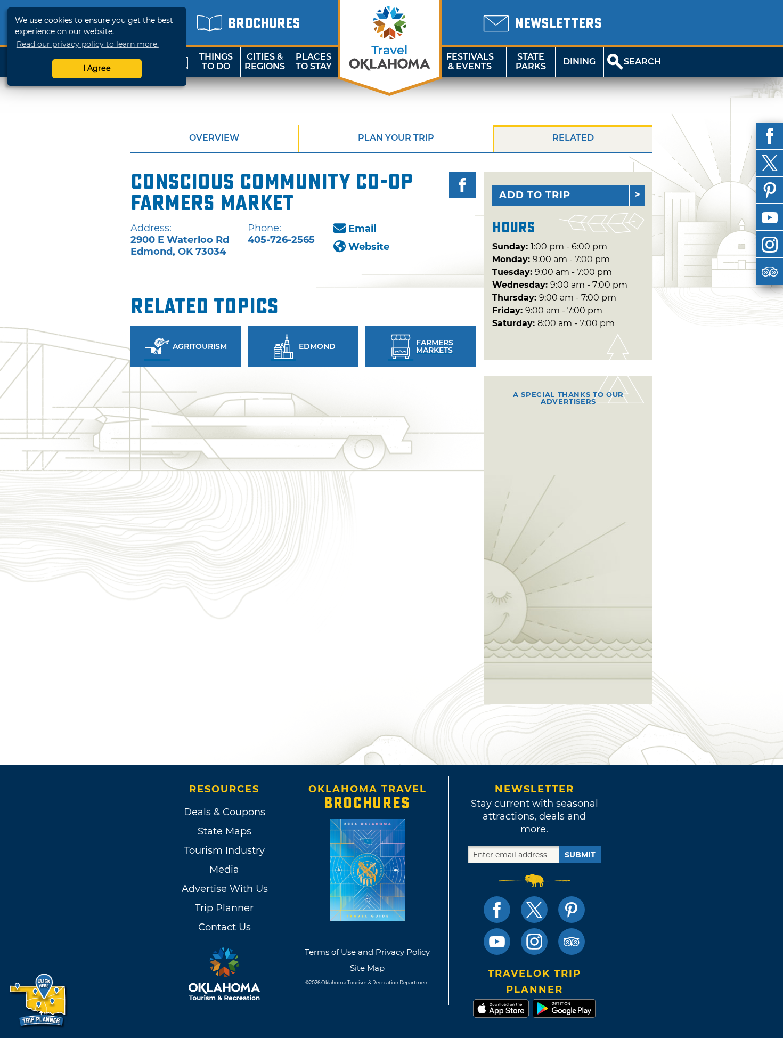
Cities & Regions (264, 61)
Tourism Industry (224, 850)
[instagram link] (534, 941)
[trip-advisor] (769, 271)
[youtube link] (497, 941)
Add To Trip (534, 195)
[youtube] (769, 217)
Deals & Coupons (224, 812)
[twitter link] (534, 909)
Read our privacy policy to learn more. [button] (88, 44)
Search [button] (642, 61)
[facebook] (769, 136)
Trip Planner (224, 908)
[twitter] (769, 163)
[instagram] (769, 244)
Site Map (367, 968)
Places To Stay (314, 61)
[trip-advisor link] (571, 941)
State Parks (531, 61)
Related (573, 138)
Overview (214, 138)
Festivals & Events (470, 61)
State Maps (224, 831)
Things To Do (216, 61)
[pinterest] (769, 190)
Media (224, 869)
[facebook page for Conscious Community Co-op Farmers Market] (462, 185)
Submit (580, 854)
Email (362, 228)
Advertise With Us (224, 889)
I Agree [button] (97, 68)
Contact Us (224, 927)
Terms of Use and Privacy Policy (367, 952)
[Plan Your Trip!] (38, 1000)
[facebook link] (497, 909)
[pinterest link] (571, 909)
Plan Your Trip (396, 138)
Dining (579, 61)
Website (368, 247)
